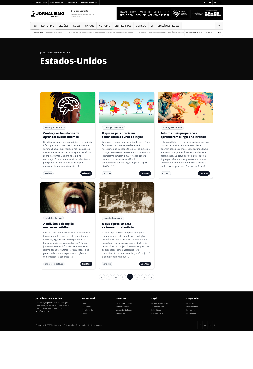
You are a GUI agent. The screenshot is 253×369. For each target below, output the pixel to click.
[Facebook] (204, 2)
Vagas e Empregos (124, 303)
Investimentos (192, 307)
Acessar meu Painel (89, 2)
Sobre (84, 303)
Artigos (48, 173)
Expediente (86, 307)
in (210, 325)
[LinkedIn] (215, 2)
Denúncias (120, 313)
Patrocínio (190, 310)
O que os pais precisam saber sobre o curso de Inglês (122, 135)
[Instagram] (220, 2)
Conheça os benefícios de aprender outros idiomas (61, 135)
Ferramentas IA (122, 307)
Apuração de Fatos (124, 310)
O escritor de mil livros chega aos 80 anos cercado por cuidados (98, 32)
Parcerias (190, 303)
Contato (85, 313)
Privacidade (156, 310)
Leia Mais (86, 173)
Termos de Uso (157, 307)
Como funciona (57, 2)
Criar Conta (72, 2)
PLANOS (209, 32)
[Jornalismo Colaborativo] (48, 13)
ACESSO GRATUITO (194, 32)
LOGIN (218, 32)
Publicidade (191, 313)
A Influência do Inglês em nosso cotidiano (58, 225)
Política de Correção (159, 303)
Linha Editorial (87, 310)
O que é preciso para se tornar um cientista (118, 225)
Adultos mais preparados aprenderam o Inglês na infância (183, 135)
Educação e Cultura (54, 264)
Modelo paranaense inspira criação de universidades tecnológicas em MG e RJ (173, 32)
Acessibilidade (157, 313)
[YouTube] (210, 2)
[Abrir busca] (219, 25)
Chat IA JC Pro (41, 2)
